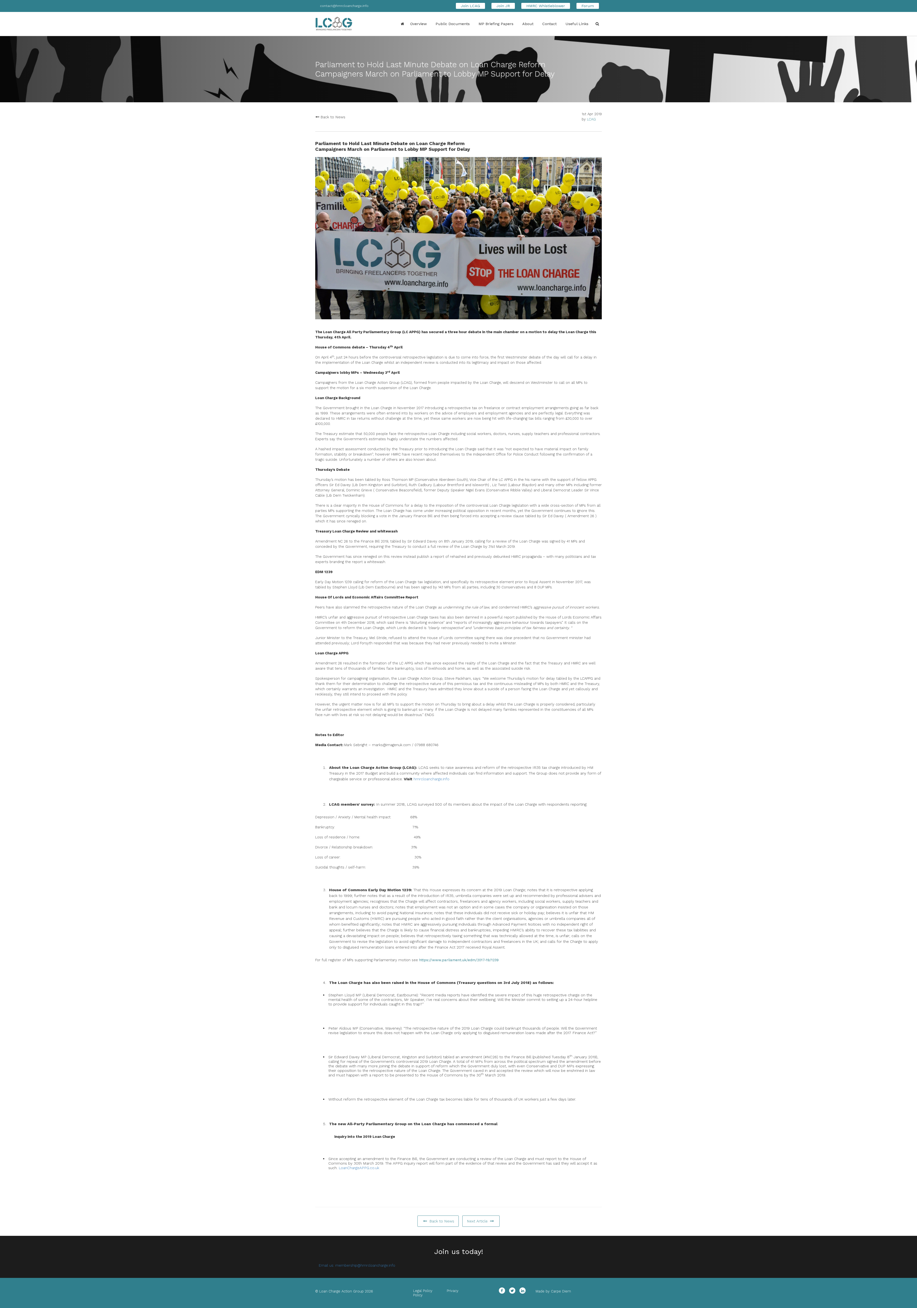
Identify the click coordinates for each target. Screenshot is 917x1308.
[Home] (400, 23)
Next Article (478, 1221)
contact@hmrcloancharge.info (344, 6)
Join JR (503, 6)
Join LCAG (470, 6)
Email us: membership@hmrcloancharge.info (357, 1265)
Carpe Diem (561, 1291)
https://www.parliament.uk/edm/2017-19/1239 (459, 960)
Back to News (332, 117)
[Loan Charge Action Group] (339, 24)
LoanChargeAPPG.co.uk (359, 1168)
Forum (587, 6)
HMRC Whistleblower (545, 6)
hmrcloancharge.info (431, 779)
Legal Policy (422, 1291)
